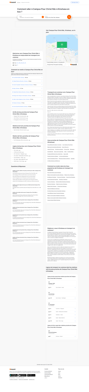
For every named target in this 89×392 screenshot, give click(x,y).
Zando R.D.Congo (50, 149)
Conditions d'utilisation (14, 379)
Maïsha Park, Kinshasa (51, 186)
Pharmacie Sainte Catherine (64, 158)
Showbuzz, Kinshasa (63, 179)
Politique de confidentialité (23, 379)
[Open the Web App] (31, 375)
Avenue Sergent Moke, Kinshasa (53, 200)
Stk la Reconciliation (59, 149)
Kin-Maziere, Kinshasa (51, 177)
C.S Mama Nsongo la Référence (53, 160)
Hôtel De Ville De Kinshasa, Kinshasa (63, 181)
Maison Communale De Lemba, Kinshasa (55, 174)
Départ (20, 16)
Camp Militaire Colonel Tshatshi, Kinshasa (55, 193)
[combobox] (30, 17)
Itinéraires (60, 377)
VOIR (27, 116)
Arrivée (46, 16)
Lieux (59, 372)
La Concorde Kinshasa (63, 156)
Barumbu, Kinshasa (51, 184)
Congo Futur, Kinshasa (70, 177)
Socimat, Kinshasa (51, 181)
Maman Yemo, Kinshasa (69, 174)
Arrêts (59, 376)
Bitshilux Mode (70, 151)
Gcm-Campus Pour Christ (67, 144)
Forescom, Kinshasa (61, 177)
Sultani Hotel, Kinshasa (61, 186)
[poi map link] (62, 50)
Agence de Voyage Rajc (58, 151)
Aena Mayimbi (50, 151)
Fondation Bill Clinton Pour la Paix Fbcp (54, 153)
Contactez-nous (31, 379)
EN (45, 377)
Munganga (72, 149)
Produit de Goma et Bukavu (52, 156)
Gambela (72, 158)
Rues (59, 374)
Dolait (65, 151)
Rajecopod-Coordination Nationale (54, 147)
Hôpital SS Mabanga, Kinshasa (53, 188)
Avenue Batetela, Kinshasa (52, 179)
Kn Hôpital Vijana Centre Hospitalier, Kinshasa (56, 190)
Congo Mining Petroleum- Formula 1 (54, 144)
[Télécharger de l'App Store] (22, 375)
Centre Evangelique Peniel (52, 158)
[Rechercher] (69, 17)
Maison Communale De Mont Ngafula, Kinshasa (56, 197)
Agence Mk (66, 153)
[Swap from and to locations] (43, 17)
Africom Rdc (66, 149)
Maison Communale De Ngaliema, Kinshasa (55, 195)
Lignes (59, 371)
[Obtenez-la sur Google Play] (14, 375)
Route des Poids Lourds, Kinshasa (54, 172)
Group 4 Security (65, 147)
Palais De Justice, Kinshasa (61, 184)
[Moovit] (13, 2)
